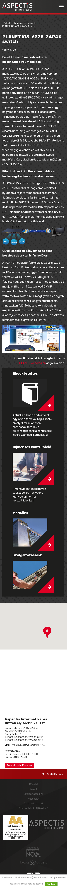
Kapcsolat (33, 798)
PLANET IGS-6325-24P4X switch (19, 26)
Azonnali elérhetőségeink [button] (19, 765)
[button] (47, 632)
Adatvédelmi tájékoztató (33, 808)
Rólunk (34, 789)
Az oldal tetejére (55, 774)
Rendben (51, 884)
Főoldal (6, 23)
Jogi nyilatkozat (33, 803)
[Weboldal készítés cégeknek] (33, 853)
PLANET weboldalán (32, 363)
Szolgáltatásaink (33, 793)
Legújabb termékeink (24, 23)
